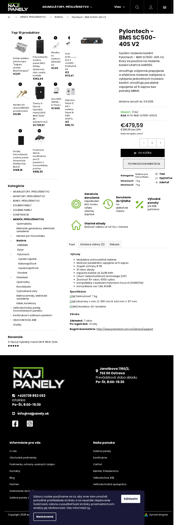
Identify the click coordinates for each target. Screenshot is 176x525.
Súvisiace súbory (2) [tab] (92, 244)
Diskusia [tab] (114, 244)
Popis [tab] (72, 244)
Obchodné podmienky (23, 457)
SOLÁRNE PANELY (22, 210)
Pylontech (23, 254)
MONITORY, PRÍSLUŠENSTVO (29, 196)
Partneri (14, 484)
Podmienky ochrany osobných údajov (32, 464)
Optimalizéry (24, 223)
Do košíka (145, 152)
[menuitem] (67, 7)
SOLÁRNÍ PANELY (22, 205)
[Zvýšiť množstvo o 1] (160, 143)
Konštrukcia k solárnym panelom (32, 315)
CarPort (97, 464)
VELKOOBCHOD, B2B (24, 320)
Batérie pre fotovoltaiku (141, 176)
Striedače (22, 277)
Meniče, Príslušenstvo (106, 471)
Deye (20, 249)
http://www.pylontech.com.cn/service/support (125, 329)
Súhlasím (131, 499)
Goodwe (22, 272)
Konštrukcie (100, 457)
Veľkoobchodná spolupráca (109, 484)
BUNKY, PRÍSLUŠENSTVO (26, 200)
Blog (12, 477)
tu (88, 508)
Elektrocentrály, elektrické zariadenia (31, 297)
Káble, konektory (26, 303)
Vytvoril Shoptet (158, 514)
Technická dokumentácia (144, 163)
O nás (13, 451)
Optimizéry (23, 282)
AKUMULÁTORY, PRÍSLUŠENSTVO (31, 191)
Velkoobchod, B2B (103, 477)
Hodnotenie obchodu (22, 491)
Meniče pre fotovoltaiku (30, 236)
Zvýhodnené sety (26, 291)
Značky (17, 324)
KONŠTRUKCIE (21, 214)
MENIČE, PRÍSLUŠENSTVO (28, 219)
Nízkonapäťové (27, 263)
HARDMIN (22, 245)
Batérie (21, 240)
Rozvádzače (23, 286)
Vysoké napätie (27, 259)
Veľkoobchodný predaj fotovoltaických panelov (27, 309)
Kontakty (15, 471)
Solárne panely (102, 451)
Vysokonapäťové (28, 268)
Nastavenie (44, 517)
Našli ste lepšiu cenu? (132, 133)
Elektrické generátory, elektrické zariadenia (35, 230)
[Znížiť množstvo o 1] (144, 143)
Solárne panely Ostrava (24, 497)
